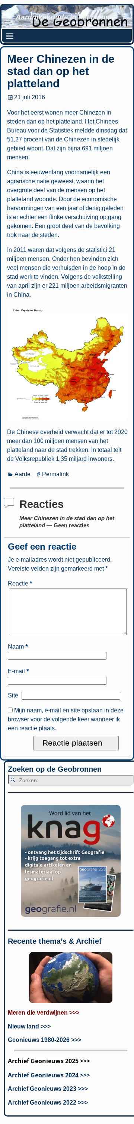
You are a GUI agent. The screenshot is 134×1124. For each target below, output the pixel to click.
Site (13, 695)
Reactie (20, 583)
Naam (18, 646)
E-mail (18, 671)
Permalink (55, 474)
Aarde (23, 474)
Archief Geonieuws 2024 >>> (49, 1075)
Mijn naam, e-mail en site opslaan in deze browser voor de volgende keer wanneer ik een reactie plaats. (66, 719)
